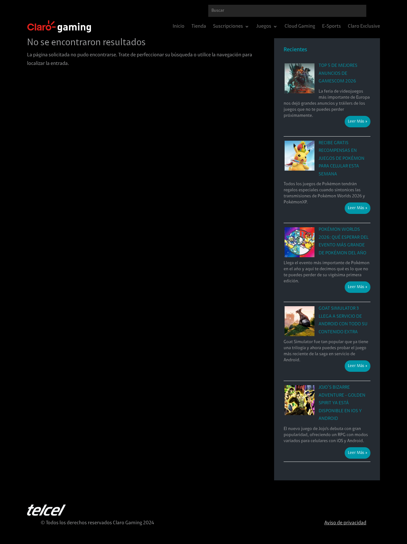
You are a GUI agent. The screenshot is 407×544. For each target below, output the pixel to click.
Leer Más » (357, 122)
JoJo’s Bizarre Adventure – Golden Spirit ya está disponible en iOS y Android (342, 403)
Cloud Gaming (300, 26)
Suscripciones (228, 26)
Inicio (178, 26)
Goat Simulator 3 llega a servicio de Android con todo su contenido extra (343, 320)
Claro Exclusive (364, 26)
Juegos (263, 26)
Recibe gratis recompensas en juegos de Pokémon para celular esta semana (341, 159)
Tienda (198, 26)
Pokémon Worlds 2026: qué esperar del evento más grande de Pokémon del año (344, 241)
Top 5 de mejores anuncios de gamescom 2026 (338, 73)
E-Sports (331, 26)
